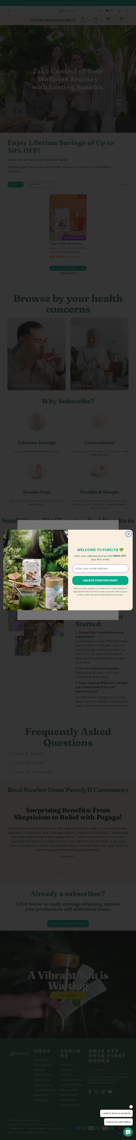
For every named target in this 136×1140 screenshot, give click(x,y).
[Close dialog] (128, 534)
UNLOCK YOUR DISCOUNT (100, 580)
